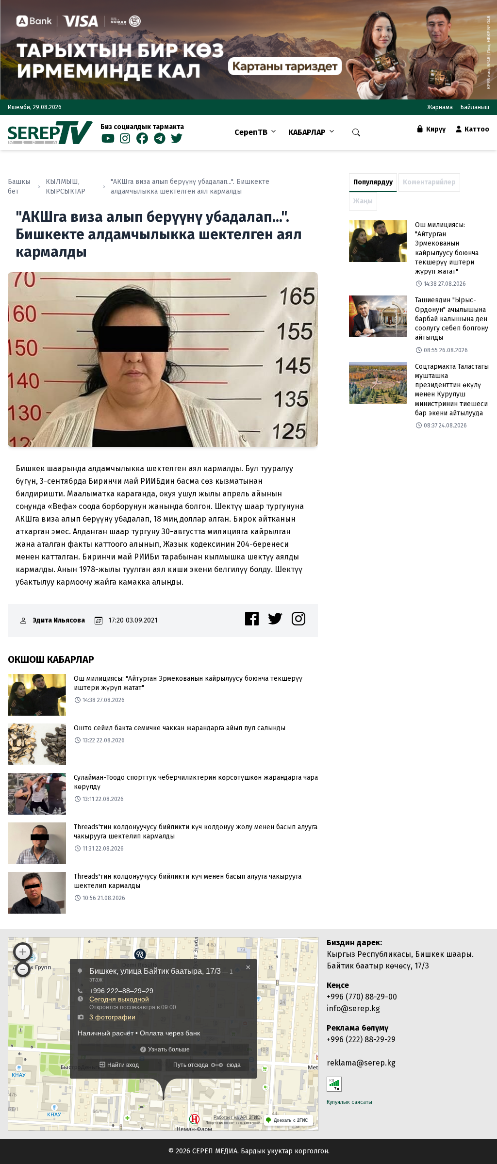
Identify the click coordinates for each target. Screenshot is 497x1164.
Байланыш (475, 107)
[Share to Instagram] (298, 618)
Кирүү (435, 129)
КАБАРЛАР (307, 132)
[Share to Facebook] (252, 618)
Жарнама (440, 107)
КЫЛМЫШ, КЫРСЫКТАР (65, 187)
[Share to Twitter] (275, 618)
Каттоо (476, 129)
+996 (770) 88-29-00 (362, 996)
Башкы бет (19, 187)
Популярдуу (373, 182)
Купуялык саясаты (349, 1102)
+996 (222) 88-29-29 (361, 1039)
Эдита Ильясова (59, 620)
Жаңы (363, 201)
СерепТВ (250, 132)
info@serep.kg (353, 1008)
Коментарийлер (429, 182)
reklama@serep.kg (361, 1062)
